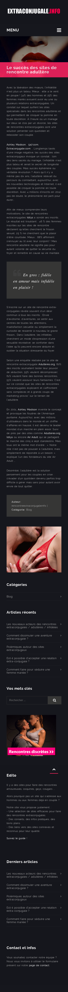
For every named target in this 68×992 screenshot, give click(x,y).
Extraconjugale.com (19, 148)
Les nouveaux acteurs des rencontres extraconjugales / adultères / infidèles (32, 626)
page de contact (39, 965)
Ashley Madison (16, 144)
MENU (13, 30)
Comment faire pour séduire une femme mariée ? (28, 671)
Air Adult (32, 437)
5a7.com (33, 144)
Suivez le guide (16, 838)
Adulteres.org (46, 364)
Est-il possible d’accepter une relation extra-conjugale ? (31, 660)
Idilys (30, 217)
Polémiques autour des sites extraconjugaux (25, 648)
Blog (29, 509)
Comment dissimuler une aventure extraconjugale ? (29, 637)
